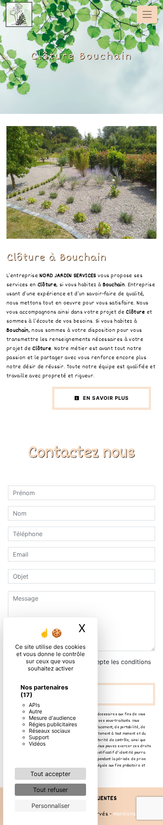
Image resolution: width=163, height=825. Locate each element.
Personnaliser (50, 805)
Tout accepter (50, 774)
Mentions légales (133, 814)
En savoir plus (105, 398)
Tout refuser (50, 789)
